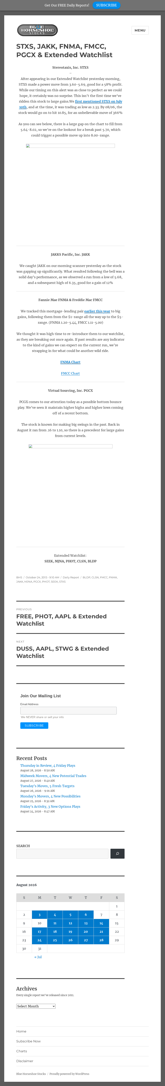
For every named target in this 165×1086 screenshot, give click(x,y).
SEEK (54, 581)
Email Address (29, 704)
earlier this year (97, 311)
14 (101, 923)
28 (101, 940)
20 (86, 932)
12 (70, 923)
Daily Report (71, 577)
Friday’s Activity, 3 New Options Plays (50, 807)
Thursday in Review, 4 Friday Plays (47, 766)
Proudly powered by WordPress (69, 1074)
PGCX (37, 581)
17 (39, 932)
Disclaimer (24, 1061)
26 (70, 940)
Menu (140, 30)
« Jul (38, 957)
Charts (21, 1051)
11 (55, 923)
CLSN (95, 577)
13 (86, 923)
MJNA (28, 581)
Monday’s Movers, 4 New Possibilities (50, 796)
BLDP (86, 577)
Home (21, 1031)
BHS (19, 577)
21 (101, 932)
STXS (62, 581)
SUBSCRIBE (106, 5)
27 (86, 940)
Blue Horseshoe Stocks (31, 1074)
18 (55, 932)
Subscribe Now (28, 1041)
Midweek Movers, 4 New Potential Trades (53, 776)
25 (55, 940)
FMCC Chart (70, 373)
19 (70, 932)
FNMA (113, 577)
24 (39, 940)
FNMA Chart (70, 362)
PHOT (46, 581)
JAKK (19, 581)
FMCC (104, 577)
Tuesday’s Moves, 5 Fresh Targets (47, 786)
